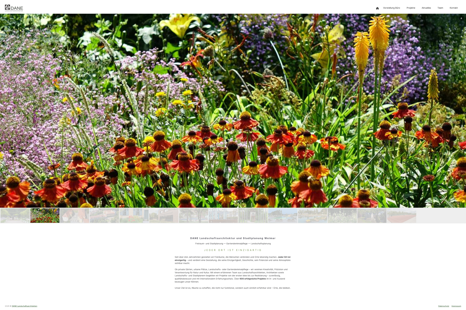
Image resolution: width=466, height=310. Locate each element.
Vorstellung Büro (391, 8)
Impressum (456, 306)
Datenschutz (443, 306)
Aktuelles (426, 8)
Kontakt (454, 8)
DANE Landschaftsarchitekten (24, 306)
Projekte (411, 8)
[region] (233, 118)
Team (440, 8)
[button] (461, 18)
